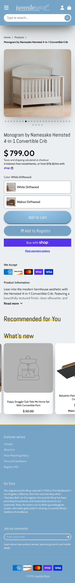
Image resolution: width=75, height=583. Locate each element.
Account (62, 7)
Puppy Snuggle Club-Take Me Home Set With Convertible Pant (28, 378)
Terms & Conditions (15, 461)
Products (19, 37)
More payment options (37, 250)
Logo (32, 8)
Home (7, 37)
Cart (69, 7)
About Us (9, 449)
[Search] (67, 18)
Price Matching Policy (16, 455)
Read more (11, 303)
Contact (8, 444)
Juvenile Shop (42, 576)
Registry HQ (11, 467)
